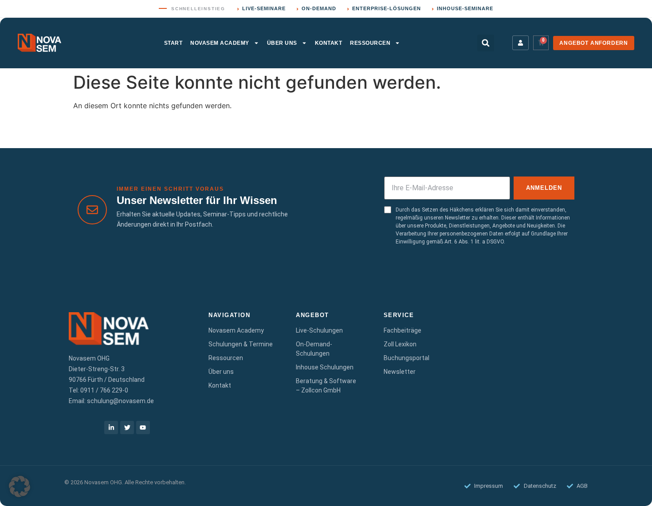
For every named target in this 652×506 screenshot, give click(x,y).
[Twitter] (127, 428)
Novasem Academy (219, 43)
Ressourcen (370, 43)
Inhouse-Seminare (462, 8)
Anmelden (544, 187)
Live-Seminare (261, 8)
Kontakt (328, 43)
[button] (485, 43)
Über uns (282, 43)
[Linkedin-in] (111, 428)
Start (173, 43)
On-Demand (316, 8)
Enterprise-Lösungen (384, 8)
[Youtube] (143, 428)
